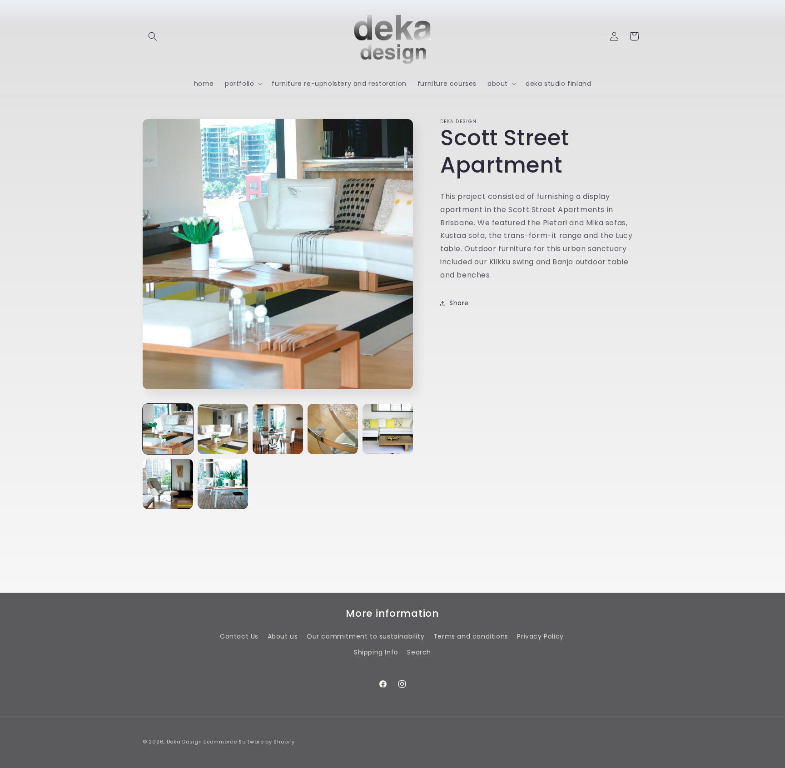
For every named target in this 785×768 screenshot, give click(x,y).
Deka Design (184, 741)
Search (419, 652)
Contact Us (239, 636)
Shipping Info (376, 652)
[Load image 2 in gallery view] (223, 429)
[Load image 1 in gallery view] (168, 429)
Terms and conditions (470, 636)
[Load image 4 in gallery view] (333, 429)
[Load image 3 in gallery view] (278, 429)
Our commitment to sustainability (365, 636)
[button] (153, 36)
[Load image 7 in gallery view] (223, 484)
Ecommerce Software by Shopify (249, 741)
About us (283, 636)
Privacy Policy (540, 636)
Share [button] (459, 302)
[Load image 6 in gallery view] (168, 484)
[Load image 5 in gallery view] (388, 429)
